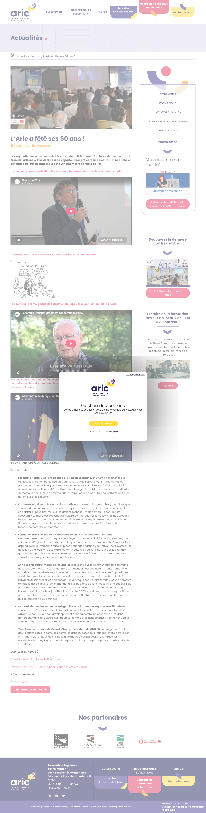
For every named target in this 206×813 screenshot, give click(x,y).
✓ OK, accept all (103, 423)
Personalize (94, 431)
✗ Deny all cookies (135, 374)
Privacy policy (112, 431)
